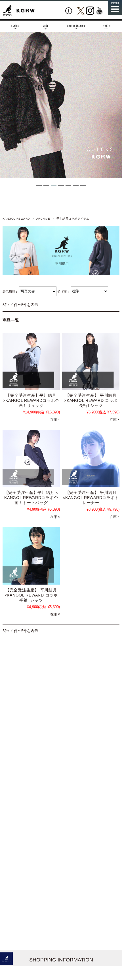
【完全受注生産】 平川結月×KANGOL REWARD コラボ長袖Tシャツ (90, 400)
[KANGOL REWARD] (19, 10)
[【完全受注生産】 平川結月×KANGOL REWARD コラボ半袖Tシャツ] (31, 555)
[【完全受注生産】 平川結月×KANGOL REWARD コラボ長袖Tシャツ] (90, 361)
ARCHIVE (43, 218)
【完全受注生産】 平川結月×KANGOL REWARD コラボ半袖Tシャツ (31, 595)
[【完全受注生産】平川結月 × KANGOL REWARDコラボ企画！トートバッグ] (31, 458)
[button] (39, 185)
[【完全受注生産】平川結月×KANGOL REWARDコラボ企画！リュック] (31, 361)
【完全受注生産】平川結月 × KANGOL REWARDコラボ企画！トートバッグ (31, 497)
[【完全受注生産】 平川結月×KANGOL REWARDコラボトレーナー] (90, 458)
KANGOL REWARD (16, 218)
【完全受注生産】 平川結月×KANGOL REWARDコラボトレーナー (91, 497)
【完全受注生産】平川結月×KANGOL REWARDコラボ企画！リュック (31, 400)
